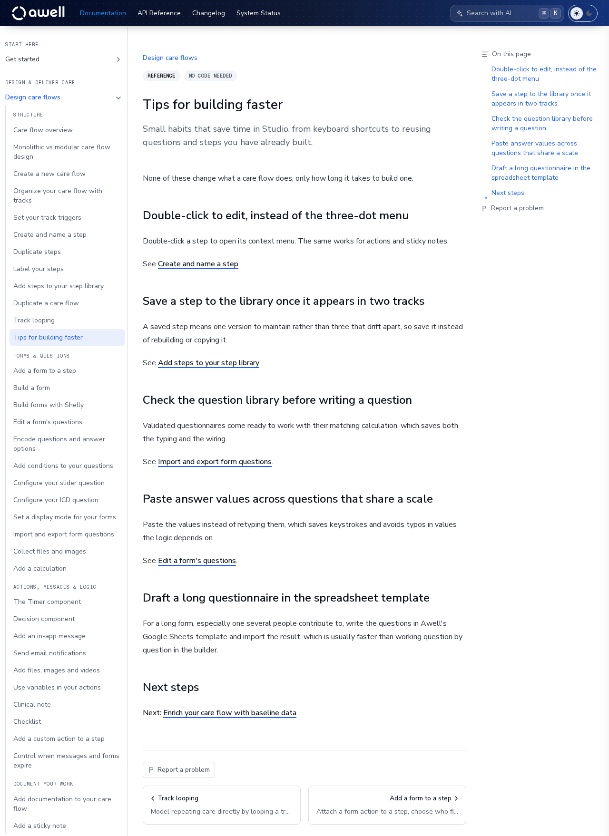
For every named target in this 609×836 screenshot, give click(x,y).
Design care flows (32, 97)
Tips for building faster (48, 337)
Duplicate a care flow (46, 303)
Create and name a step (50, 234)
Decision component (44, 618)
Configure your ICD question (55, 500)
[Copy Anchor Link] (416, 215)
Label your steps (38, 268)
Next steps (171, 687)
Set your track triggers (47, 217)
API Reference (159, 13)
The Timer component (47, 601)
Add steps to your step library (58, 286)
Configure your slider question (59, 482)
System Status (258, 13)
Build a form (31, 387)
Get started (22, 59)
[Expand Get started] (118, 59)
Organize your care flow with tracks (57, 195)
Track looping (34, 320)
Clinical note (32, 704)
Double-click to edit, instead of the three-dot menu (276, 215)
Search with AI (512, 13)
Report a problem (183, 769)
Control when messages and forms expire (66, 760)
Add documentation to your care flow (62, 804)
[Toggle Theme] (583, 13)
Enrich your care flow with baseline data (229, 713)
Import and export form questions (63, 534)
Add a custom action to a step (59, 738)
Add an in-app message (49, 636)
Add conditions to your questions (63, 465)
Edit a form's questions (47, 422)
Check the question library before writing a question (277, 400)
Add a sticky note (39, 825)
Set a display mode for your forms (64, 517)
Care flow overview (43, 130)
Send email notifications (49, 653)
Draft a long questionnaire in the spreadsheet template (286, 597)
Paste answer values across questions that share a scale (288, 498)
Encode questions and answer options (59, 444)
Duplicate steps (37, 251)
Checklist (27, 721)
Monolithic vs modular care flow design (61, 152)
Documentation (103, 13)
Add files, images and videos (56, 670)
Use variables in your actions (57, 687)
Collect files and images (49, 551)
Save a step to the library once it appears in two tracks (283, 301)
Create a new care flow (49, 173)
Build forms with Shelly (48, 404)
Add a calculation (40, 568)
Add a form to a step (44, 370)
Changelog (208, 13)
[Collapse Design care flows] (118, 98)
